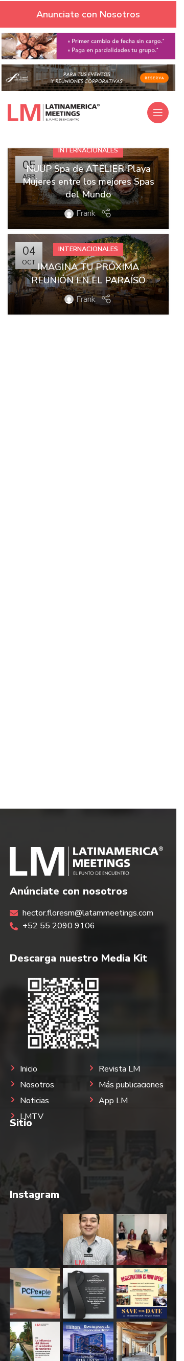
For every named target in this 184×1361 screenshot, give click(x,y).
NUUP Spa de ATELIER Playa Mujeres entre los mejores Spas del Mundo (88, 181)
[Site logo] (54, 112)
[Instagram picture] (35, 1239)
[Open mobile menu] (158, 112)
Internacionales (88, 150)
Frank (86, 213)
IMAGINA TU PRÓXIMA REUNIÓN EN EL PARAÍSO (88, 273)
